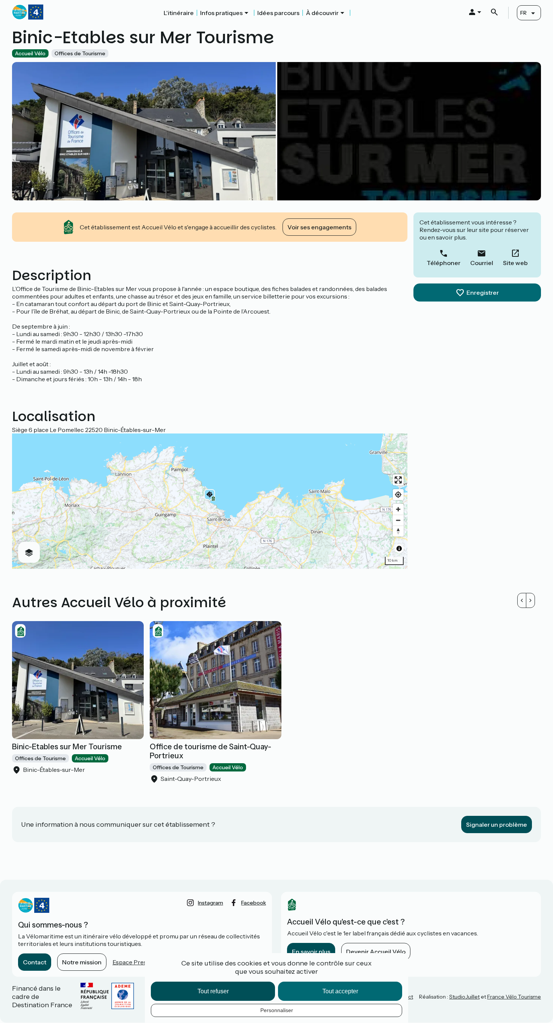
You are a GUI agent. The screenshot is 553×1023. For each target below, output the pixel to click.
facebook (253, 902)
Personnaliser (276, 1010)
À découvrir (322, 13)
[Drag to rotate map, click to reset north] (398, 531)
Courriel (481, 263)
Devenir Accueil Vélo (376, 951)
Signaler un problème (496, 824)
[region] (209, 501)
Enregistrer (482, 292)
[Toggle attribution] (399, 548)
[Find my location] (398, 494)
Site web (515, 263)
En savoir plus (311, 951)
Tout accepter (340, 991)
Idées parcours (278, 13)
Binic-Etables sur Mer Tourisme (67, 746)
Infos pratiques (221, 13)
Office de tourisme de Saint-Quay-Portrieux (210, 751)
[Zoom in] (398, 509)
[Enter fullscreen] (398, 479)
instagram (210, 902)
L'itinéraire (179, 13)
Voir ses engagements (319, 227)
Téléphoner (443, 263)
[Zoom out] (398, 520)
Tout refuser (213, 991)
